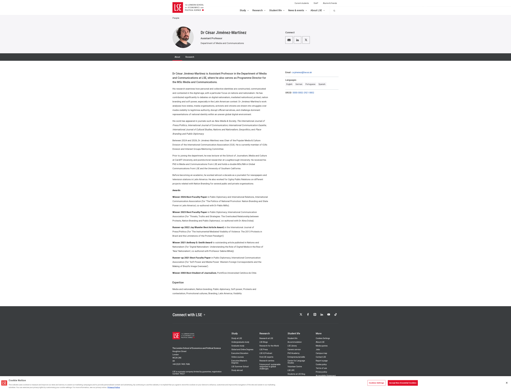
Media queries (322, 346)
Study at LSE (236, 338)
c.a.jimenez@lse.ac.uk (302, 72)
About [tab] (177, 57)
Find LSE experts (266, 357)
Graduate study (237, 346)
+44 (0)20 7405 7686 (181, 364)
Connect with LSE (187, 314)
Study (243, 10)
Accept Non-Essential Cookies (402, 383)
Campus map (321, 353)
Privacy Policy (114, 387)
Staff (316, 3)
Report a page (322, 361)
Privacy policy (321, 372)
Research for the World (269, 346)
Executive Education (239, 353)
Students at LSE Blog (296, 374)
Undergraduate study (240, 342)
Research (257, 10)
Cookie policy (321, 364)
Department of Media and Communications (222, 43)
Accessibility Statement (326, 376)
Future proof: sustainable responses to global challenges (270, 366)
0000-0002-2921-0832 (303, 93)
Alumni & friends (330, 3)
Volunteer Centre (295, 366)
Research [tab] (189, 57)
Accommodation (295, 342)
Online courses (237, 357)
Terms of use (321, 368)
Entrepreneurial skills (296, 357)
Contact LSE (321, 357)
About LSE (316, 10)
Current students (302, 3)
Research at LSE (266, 338)
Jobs (318, 349)
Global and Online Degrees (242, 349)
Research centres (266, 361)
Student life (275, 10)
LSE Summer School (240, 366)
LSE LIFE (291, 370)
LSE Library (292, 346)
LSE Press (263, 349)
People (175, 18)
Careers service (294, 349)
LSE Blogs (263, 342)
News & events (296, 10)
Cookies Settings (323, 338)
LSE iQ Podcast (265, 353)
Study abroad (237, 370)
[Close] (507, 383)
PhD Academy (294, 353)
